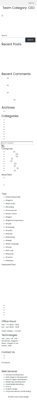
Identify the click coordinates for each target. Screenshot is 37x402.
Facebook (4, 363)
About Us (9, 305)
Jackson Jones (7, 100)
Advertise (9, 120)
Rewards (10, 254)
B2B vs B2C (11, 204)
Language (10, 227)
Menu (31, 3)
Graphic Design (11, 312)
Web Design (10, 310)
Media (9, 240)
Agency (10, 200)
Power (9, 247)
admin (4, 78)
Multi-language (13, 244)
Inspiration (10, 132)
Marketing (9, 134)
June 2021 (9, 111)
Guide (8, 129)
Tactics (10, 257)
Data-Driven (10, 124)
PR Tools (10, 250)
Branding (10, 207)
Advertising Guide (13, 197)
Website (10, 260)
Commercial (10, 122)
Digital (9, 217)
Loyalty (9, 230)
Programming (11, 136)
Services (9, 308)
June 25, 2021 (10, 182)
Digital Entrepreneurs (15, 220)
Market (10, 234)
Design (8, 127)
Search (4, 35)
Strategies (10, 139)
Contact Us (10, 315)
